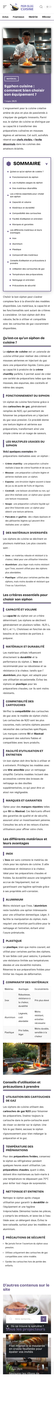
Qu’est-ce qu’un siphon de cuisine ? (27, 171)
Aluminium (17, 244)
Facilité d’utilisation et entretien (27, 219)
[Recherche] (41, 7)
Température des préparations (27, 274)
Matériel (11, 79)
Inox (14, 238)
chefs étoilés (24, 139)
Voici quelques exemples (18, 451)
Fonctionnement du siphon (25, 177)
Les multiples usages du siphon (27, 182)
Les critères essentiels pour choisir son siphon (27, 195)
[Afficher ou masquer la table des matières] (44, 164)
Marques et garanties (22, 224)
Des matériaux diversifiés (24, 188)
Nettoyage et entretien (23, 280)
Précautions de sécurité (24, 285)
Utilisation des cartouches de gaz (28, 269)
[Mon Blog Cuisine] (21, 7)
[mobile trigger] (5, 7)
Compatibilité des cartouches (26, 213)
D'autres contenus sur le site (26, 1287)
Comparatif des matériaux (25, 255)
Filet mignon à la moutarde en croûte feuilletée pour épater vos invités (27, 1349)
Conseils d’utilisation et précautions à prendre (28, 262)
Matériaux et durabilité (23, 207)
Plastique (16, 249)
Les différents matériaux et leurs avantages (26, 231)
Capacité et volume (21, 202)
